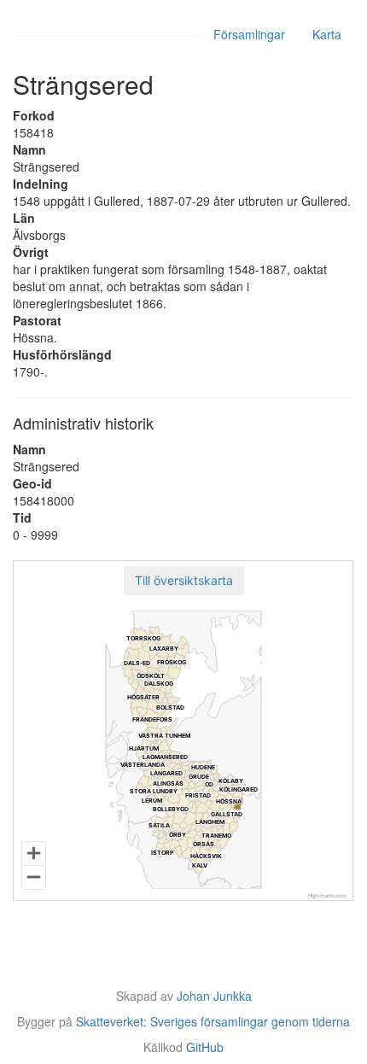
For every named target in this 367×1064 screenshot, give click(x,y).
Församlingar (249, 34)
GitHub (205, 1046)
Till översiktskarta (184, 580)
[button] (184, 580)
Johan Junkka (214, 995)
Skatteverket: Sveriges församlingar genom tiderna (213, 1021)
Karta (326, 34)
